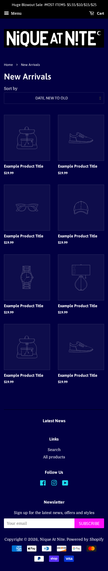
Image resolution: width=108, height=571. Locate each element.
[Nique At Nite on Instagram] (54, 484)
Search (54, 450)
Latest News (54, 420)
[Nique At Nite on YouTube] (65, 484)
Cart (100, 13)
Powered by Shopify (85, 539)
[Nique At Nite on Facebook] (43, 484)
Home (8, 65)
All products (54, 457)
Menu (15, 13)
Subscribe (89, 523)
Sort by (11, 88)
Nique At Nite (52, 539)
